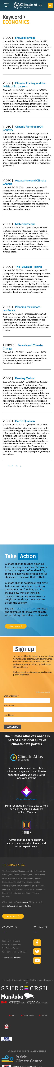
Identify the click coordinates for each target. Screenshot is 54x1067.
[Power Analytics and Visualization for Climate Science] (26, 833)
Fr (50, 5)
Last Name (9, 715)
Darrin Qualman (25, 421)
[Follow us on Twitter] (37, 951)
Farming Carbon (25, 378)
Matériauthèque (25, 223)
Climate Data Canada (26, 799)
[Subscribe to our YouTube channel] (37, 960)
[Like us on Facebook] (37, 942)
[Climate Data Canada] (26, 796)
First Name (9, 705)
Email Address (11, 695)
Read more (14, 626)
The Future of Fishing (28, 266)
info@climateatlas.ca (12, 957)
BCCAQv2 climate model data (19, 906)
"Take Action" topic (25, 608)
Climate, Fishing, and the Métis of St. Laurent (24, 84)
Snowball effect (25, 37)
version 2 (26, 902)
